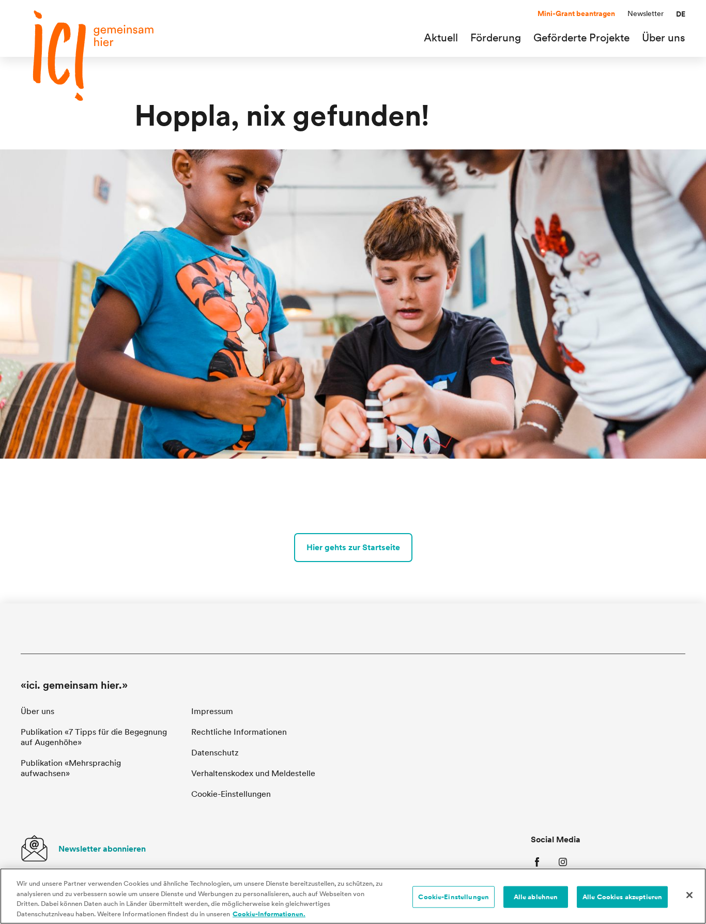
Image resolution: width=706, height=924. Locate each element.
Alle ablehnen (536, 897)
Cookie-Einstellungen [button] (231, 794)
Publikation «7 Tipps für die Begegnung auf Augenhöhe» (94, 737)
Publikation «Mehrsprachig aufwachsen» (71, 768)
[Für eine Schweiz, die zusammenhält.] (93, 56)
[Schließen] (689, 895)
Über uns (37, 711)
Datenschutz (215, 753)
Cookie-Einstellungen (453, 897)
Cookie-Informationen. (269, 913)
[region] (353, 896)
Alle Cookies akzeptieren (622, 897)
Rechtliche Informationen (239, 732)
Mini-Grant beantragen (576, 13)
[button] (680, 14)
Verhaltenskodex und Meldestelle (253, 773)
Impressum (212, 711)
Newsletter (645, 13)
